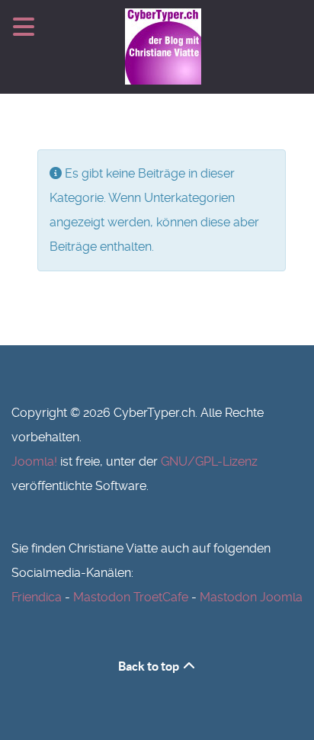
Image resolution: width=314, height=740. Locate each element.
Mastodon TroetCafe (130, 597)
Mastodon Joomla (251, 597)
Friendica (36, 597)
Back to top (149, 666)
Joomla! (34, 461)
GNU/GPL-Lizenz (209, 461)
